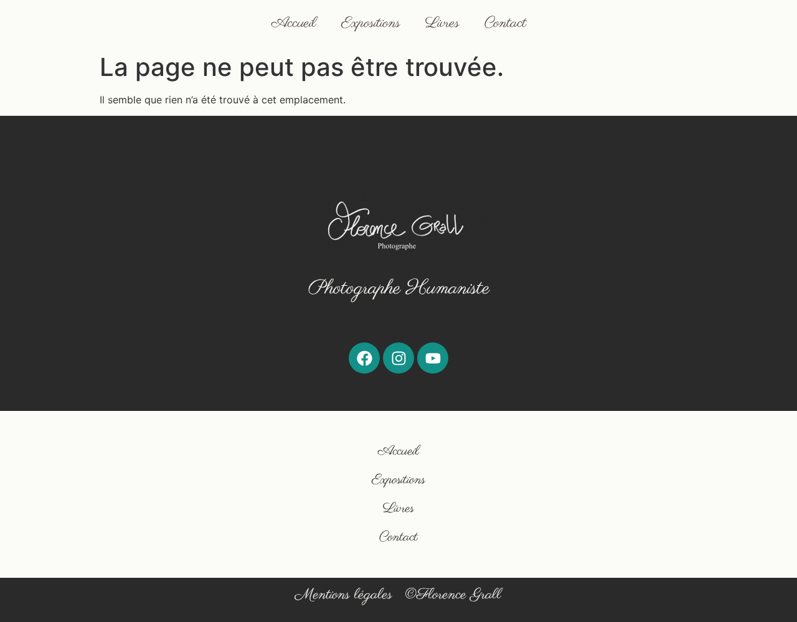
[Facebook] (364, 358)
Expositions (370, 23)
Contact (505, 23)
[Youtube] (432, 358)
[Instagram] (398, 358)
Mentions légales (343, 595)
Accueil (293, 23)
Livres (442, 23)
